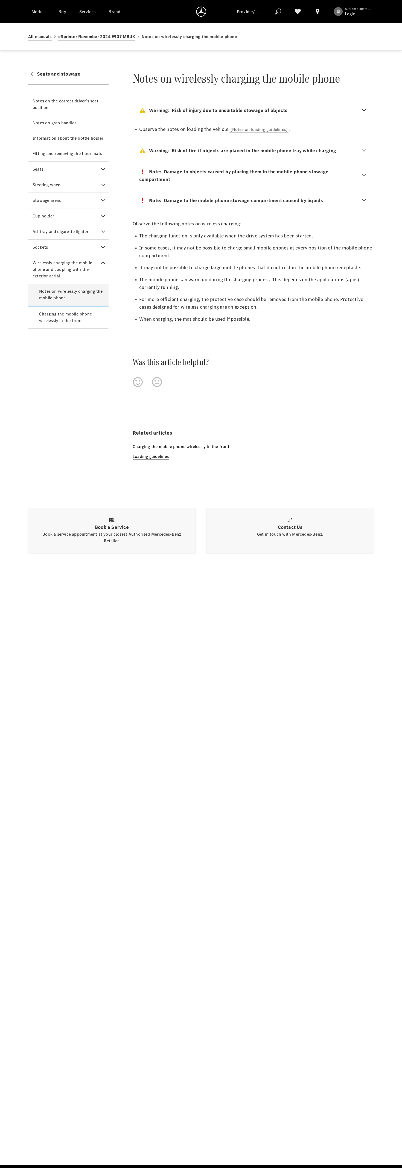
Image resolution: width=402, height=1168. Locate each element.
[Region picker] (317, 11)
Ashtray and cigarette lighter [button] (61, 231)
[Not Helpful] (157, 382)
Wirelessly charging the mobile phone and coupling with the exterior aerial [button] (62, 269)
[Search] (278, 11)
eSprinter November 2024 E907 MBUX (96, 36)
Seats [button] (38, 169)
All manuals (40, 36)
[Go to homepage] (201, 11)
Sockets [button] (40, 247)
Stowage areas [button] (47, 200)
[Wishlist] (297, 11)
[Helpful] (138, 382)
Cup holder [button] (43, 216)
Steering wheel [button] (47, 185)
